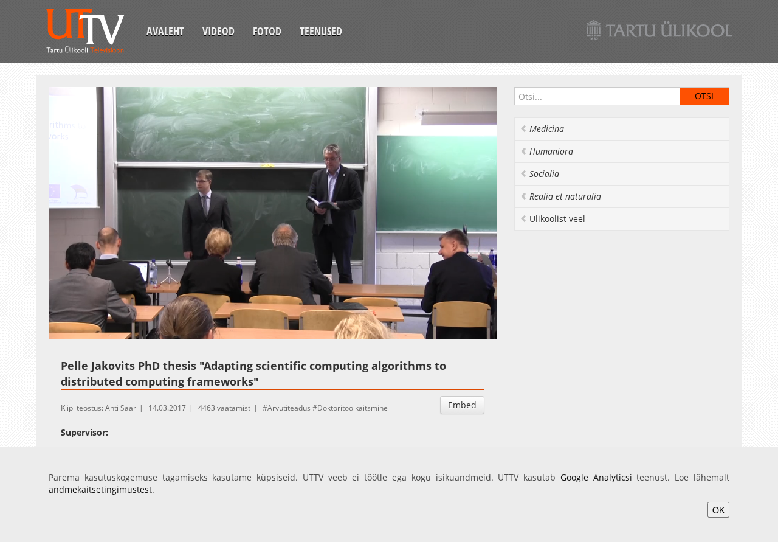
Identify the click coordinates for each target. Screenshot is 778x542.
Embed (462, 405)
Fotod (267, 31)
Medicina (546, 128)
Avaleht (165, 31)
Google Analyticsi (596, 477)
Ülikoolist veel (557, 218)
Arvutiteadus (289, 408)
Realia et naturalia (565, 196)
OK (718, 510)
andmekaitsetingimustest (100, 489)
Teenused (321, 31)
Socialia (544, 173)
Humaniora (551, 151)
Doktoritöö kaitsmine (352, 408)
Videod (218, 31)
